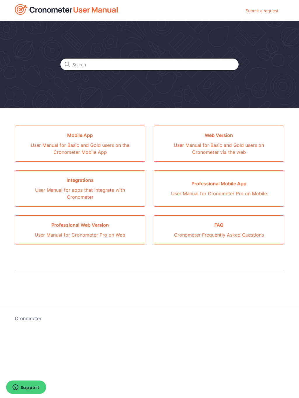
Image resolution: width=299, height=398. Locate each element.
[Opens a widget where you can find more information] (26, 388)
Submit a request (262, 10)
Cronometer (28, 318)
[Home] (66, 13)
